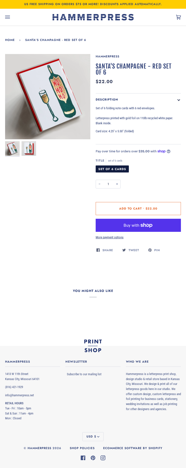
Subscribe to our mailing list (84, 374)
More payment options (110, 237)
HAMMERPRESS (39, 448)
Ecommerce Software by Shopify (133, 448)
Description (107, 99)
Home (10, 40)
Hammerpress (107, 56)
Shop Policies (82, 448)
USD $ (91, 436)
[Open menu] (12, 17)
